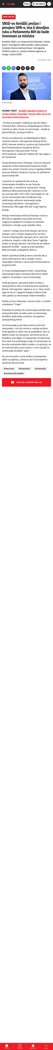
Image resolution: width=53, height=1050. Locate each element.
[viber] (13, 68)
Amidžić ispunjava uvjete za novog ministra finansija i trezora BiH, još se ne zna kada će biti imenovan (26, 114)
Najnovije (20, 1048)
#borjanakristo (24, 368)
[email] (23, 68)
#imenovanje (9, 368)
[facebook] (4, 68)
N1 (37, 289)
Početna (7, 1048)
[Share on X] (18, 68)
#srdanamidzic (40, 368)
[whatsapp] (9, 68)
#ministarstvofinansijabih (14, 373)
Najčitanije (33, 1048)
